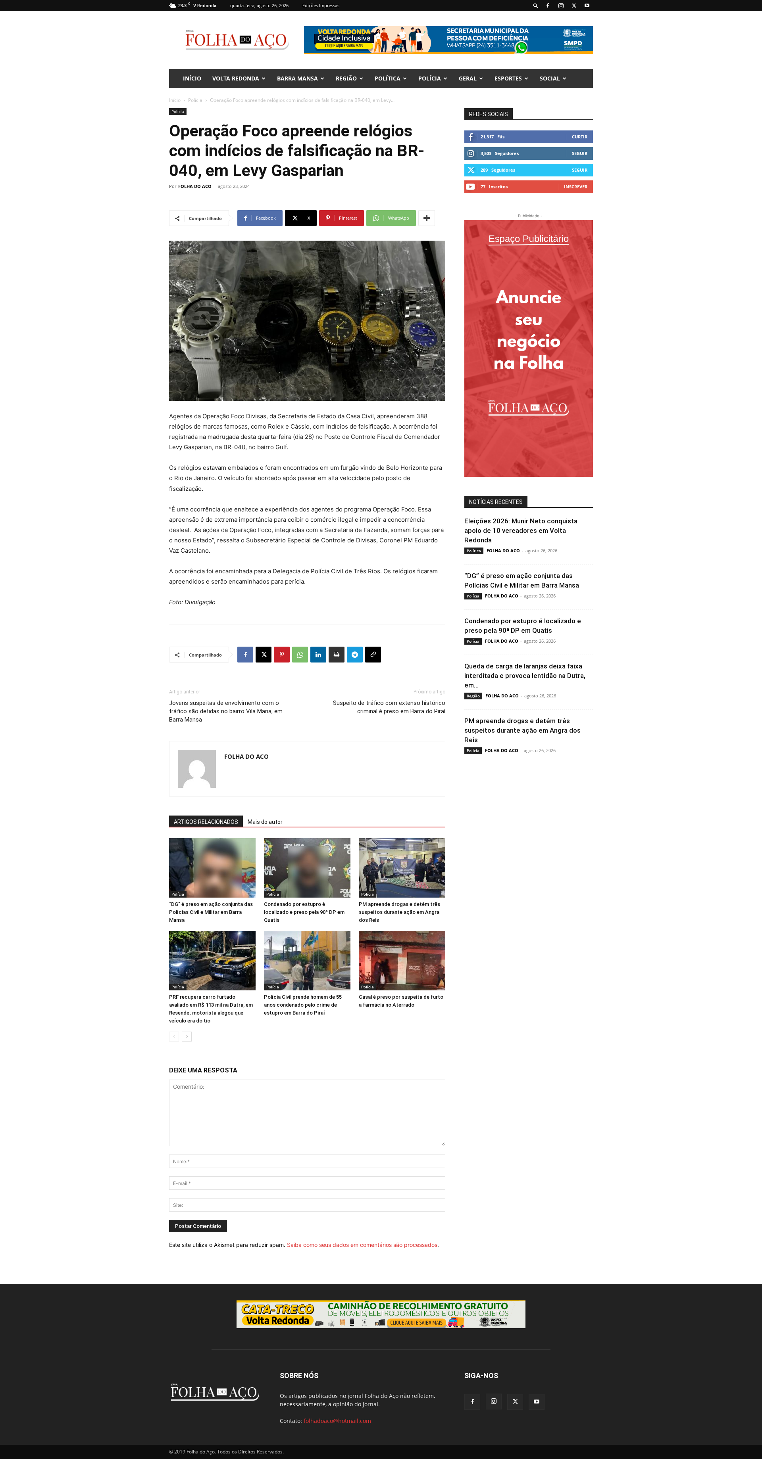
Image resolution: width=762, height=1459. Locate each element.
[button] (536, 5)
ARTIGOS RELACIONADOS (206, 822)
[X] (574, 5)
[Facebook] (548, 5)
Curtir (579, 137)
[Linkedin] (318, 654)
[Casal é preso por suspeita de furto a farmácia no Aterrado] (402, 960)
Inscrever (575, 187)
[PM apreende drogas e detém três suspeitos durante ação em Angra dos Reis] (402, 868)
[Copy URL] (373, 654)
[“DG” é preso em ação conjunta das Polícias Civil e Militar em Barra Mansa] (212, 868)
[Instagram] (561, 5)
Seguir (579, 153)
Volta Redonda (235, 78)
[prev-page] (174, 1037)
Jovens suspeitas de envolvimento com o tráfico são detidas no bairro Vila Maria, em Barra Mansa (226, 711)
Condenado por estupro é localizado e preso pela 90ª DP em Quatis (304, 912)
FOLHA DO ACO (195, 186)
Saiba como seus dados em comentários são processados (362, 1244)
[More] (426, 218)
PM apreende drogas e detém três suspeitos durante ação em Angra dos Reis (399, 912)
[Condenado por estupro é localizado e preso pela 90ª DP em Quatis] (307, 868)
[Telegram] (355, 654)
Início (175, 100)
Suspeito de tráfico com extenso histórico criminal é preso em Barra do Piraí (389, 707)
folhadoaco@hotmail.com (337, 1421)
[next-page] (187, 1037)
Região (346, 78)
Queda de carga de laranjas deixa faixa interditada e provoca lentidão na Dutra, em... (524, 675)
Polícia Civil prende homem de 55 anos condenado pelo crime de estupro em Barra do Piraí (303, 1005)
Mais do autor (265, 822)
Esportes (508, 78)
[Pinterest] (282, 654)
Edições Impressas (320, 5)
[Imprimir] (336, 654)
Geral (468, 78)
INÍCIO (192, 78)
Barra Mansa (297, 78)
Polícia (429, 78)
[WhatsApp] (300, 654)
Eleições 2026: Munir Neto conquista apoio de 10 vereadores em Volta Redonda (520, 530)
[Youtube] (587, 5)
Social (550, 78)
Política (387, 78)
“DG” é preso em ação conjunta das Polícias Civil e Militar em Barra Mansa (211, 912)
